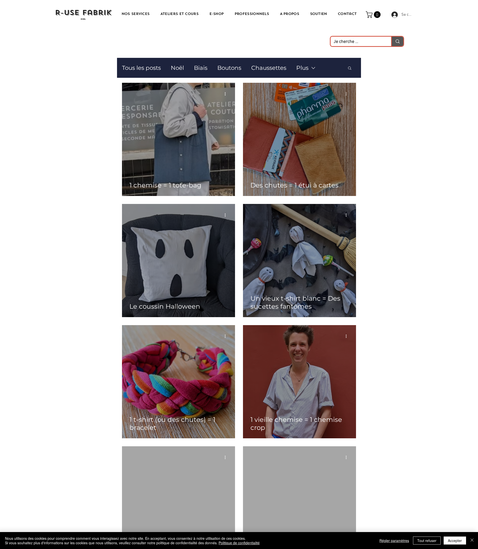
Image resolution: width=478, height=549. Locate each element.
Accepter (455, 540)
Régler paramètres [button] (394, 540)
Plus (302, 67)
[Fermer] (472, 540)
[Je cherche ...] (397, 41)
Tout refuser (426, 540)
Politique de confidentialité (239, 542)
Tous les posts (141, 67)
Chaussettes (268, 67)
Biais (200, 67)
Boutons (229, 67)
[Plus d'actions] (227, 94)
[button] (374, 14)
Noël (177, 67)
